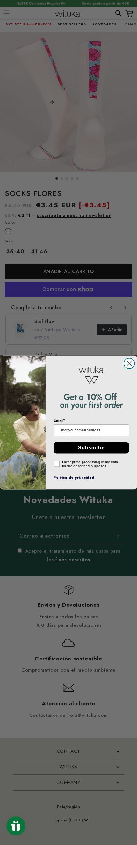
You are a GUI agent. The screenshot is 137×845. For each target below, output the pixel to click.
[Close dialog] (129, 363)
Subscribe (91, 447)
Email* (59, 420)
